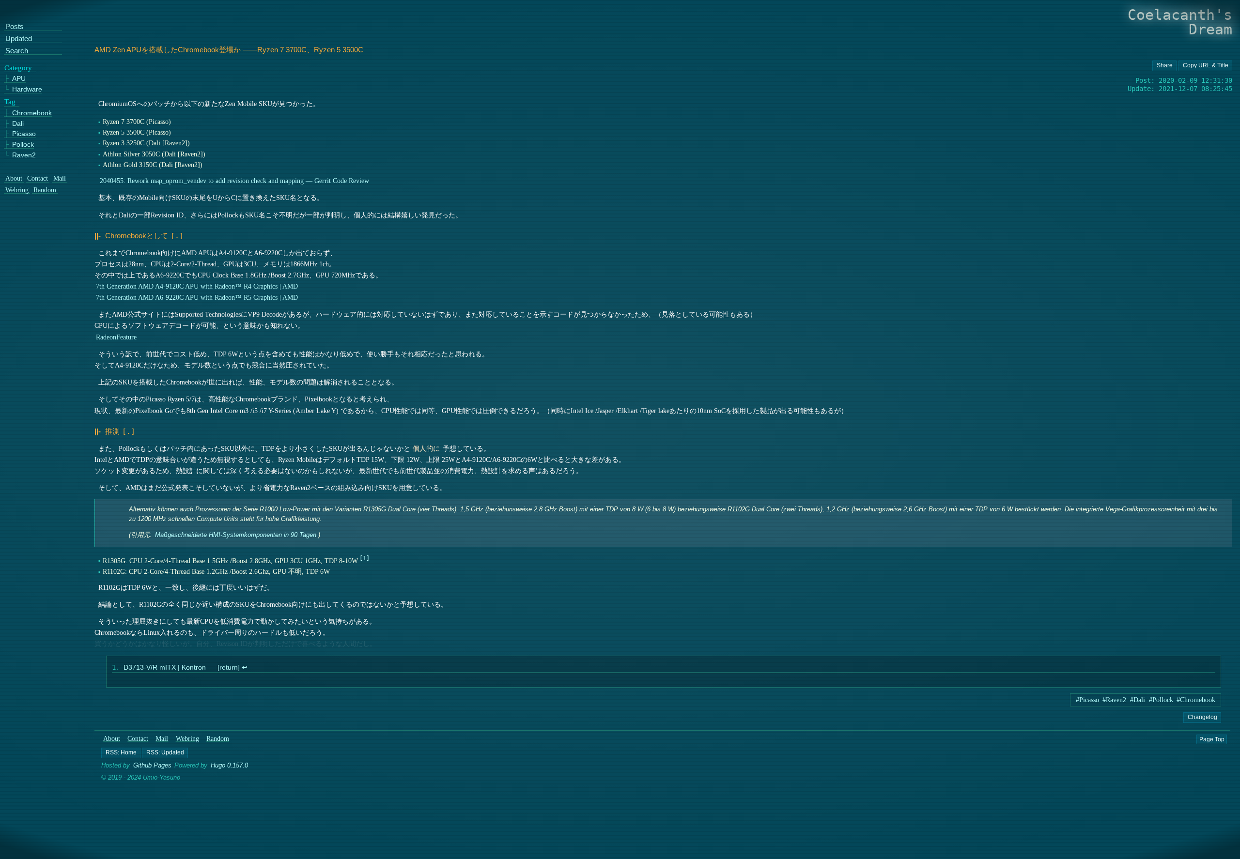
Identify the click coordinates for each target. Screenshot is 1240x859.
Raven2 (24, 155)
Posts (14, 27)
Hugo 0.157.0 (229, 765)
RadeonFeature (116, 337)
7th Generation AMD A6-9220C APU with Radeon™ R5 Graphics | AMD (197, 297)
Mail (162, 739)
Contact (138, 739)
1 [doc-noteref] (364, 558)
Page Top (1211, 739)
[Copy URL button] (1164, 66)
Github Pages (152, 765)
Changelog (1202, 717)
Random (217, 739)
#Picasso (1087, 700)
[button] (120, 753)
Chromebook (32, 113)
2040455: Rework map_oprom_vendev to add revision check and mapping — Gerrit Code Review (234, 180)
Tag (10, 102)
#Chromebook (1196, 700)
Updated (18, 39)
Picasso (24, 134)
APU (19, 78)
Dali (18, 123)
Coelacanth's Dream (1180, 22)
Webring (187, 739)
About (111, 739)
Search (16, 51)
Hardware (27, 89)
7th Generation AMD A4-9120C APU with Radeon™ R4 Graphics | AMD (197, 286)
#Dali (1137, 700)
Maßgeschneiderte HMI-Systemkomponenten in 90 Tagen (235, 535)
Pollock (23, 144)
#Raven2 (1114, 700)
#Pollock (1161, 700)
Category (18, 67)
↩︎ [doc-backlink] (244, 667)
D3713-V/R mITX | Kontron (165, 667)
